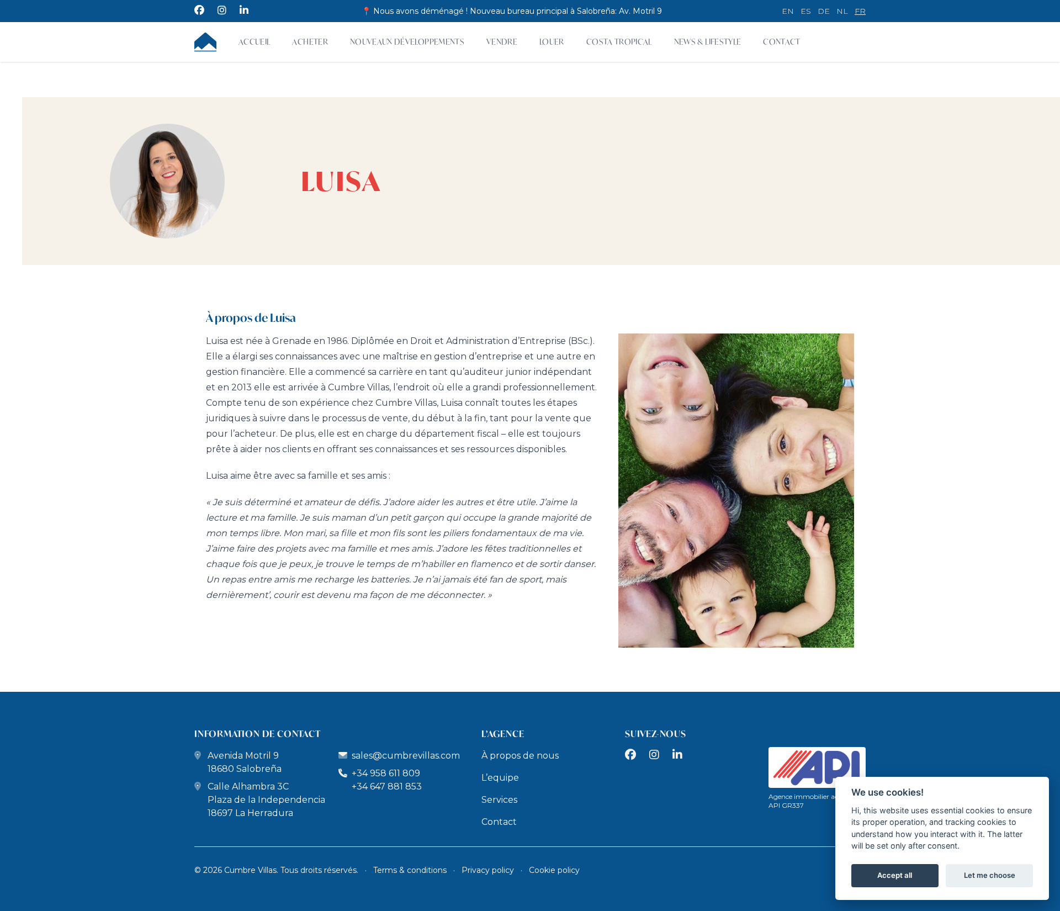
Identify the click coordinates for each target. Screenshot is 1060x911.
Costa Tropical (619, 41)
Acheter (309, 41)
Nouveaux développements (407, 41)
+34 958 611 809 (384, 773)
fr (860, 11)
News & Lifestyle (707, 41)
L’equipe (500, 777)
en (788, 11)
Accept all (894, 875)
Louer (551, 41)
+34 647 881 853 (387, 786)
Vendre (501, 41)
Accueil (254, 41)
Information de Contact (257, 733)
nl (842, 11)
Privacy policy (488, 870)
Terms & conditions (410, 870)
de (824, 11)
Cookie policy (554, 870)
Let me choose (989, 875)
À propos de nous (520, 755)
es (806, 11)
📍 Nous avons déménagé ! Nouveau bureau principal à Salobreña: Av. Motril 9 (512, 11)
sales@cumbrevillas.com (406, 755)
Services (499, 800)
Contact (781, 41)
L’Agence (502, 733)
